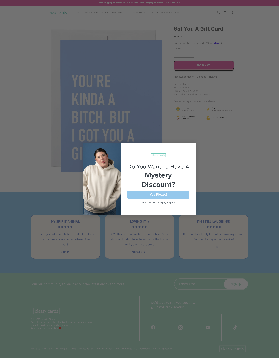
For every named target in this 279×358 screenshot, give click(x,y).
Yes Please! (158, 194)
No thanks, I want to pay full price (158, 202)
